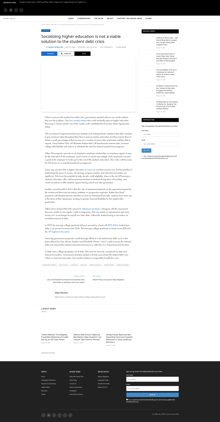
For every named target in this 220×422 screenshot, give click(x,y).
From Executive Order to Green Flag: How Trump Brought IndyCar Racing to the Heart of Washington (166, 57)
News (71, 18)
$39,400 (112, 225)
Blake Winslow (56, 47)
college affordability (49, 265)
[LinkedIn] (33, 135)
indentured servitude (91, 208)
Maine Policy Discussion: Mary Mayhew (108, 279)
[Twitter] (33, 129)
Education (54, 24)
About (110, 18)
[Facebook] (33, 123)
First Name (145, 130)
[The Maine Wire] (110, 10)
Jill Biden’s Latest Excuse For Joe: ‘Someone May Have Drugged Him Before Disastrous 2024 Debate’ (167, 89)
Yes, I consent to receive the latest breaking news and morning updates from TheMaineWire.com (159, 157)
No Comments (106, 47)
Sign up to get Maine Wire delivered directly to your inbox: (160, 126)
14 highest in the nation (59, 231)
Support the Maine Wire (129, 18)
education (74, 265)
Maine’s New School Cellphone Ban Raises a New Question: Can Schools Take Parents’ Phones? (87, 337)
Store (149, 18)
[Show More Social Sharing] (93, 53)
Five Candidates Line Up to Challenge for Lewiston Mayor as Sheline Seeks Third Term (166, 73)
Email (143, 140)
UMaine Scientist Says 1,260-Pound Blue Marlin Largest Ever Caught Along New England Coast (53, 2)
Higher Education (95, 265)
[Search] (215, 18)
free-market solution (78, 120)
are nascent (90, 169)
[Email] (33, 141)
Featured (84, 265)
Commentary (84, 18)
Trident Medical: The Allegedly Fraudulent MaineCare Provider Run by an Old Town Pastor (55, 337)
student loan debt (123, 265)
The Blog (98, 18)
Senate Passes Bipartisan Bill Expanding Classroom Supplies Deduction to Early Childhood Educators (119, 338)
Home (43, 24)
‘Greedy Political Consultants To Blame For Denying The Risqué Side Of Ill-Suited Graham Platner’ (167, 105)
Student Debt (109, 265)
